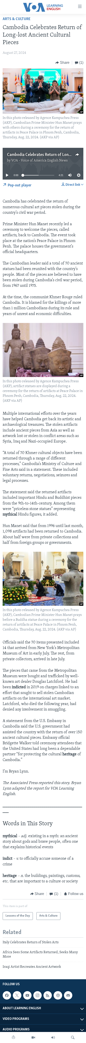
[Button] (62, 63)
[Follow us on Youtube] (27, 995)
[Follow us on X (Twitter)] (17, 995)
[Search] (72, 1037)
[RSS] (47, 995)
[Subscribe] (68, 995)
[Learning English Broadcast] (53, 1037)
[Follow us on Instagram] (37, 995)
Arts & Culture (16, 19)
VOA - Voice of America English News (39, 160)
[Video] (33, 1037)
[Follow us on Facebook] (7, 995)
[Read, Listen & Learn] (13, 1037)
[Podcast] (58, 995)
